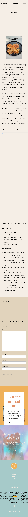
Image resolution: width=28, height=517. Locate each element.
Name (4, 354)
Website (5, 366)
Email (4, 360)
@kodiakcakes (12, 239)
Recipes (14, 12)
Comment (6, 330)
